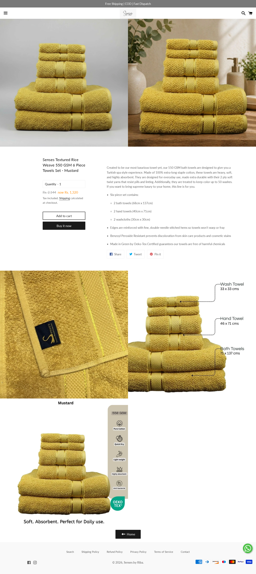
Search (70, 551)
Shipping (64, 198)
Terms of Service (163, 551)
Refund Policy (115, 551)
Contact (185, 551)
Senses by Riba (133, 562)
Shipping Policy (90, 551)
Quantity (50, 184)
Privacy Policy (138, 551)
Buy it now (64, 226)
